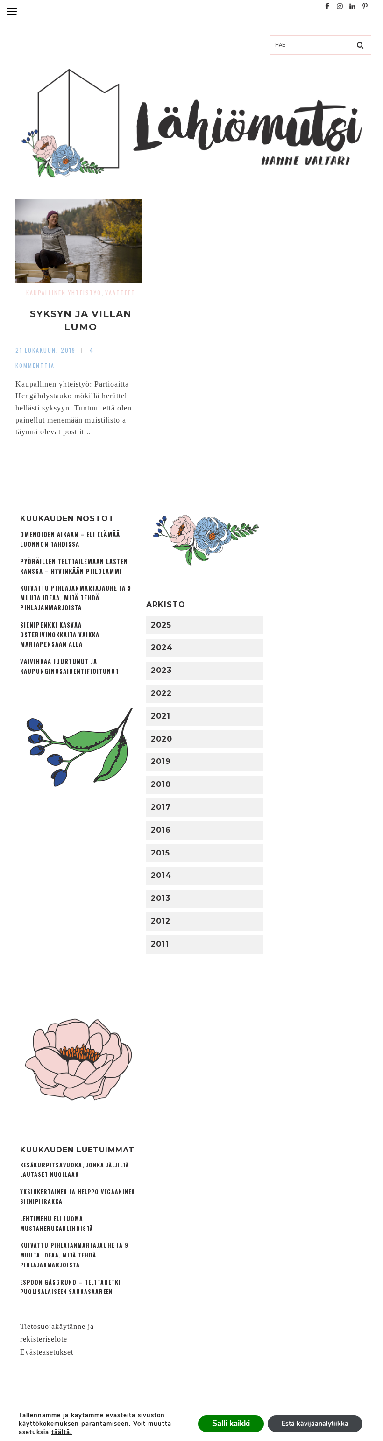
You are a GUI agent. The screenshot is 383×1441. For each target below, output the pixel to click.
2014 (161, 875)
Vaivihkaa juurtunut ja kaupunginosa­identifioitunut (69, 666)
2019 (161, 761)
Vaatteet (120, 293)
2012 (160, 921)
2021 (160, 716)
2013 (160, 898)
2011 (160, 943)
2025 (161, 625)
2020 (161, 739)
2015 (160, 852)
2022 (161, 693)
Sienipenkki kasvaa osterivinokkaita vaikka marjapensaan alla (59, 635)
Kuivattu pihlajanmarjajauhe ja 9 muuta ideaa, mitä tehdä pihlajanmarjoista (75, 598)
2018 (161, 784)
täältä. (61, 1432)
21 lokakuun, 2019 (45, 350)
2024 (162, 647)
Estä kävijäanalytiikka (315, 1423)
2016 (161, 830)
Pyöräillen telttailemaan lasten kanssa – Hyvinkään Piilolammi (74, 566)
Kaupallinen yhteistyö (63, 293)
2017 (161, 807)
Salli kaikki (231, 1423)
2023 (161, 670)
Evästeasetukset (46, 1352)
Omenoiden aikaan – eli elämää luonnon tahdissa (70, 539)
